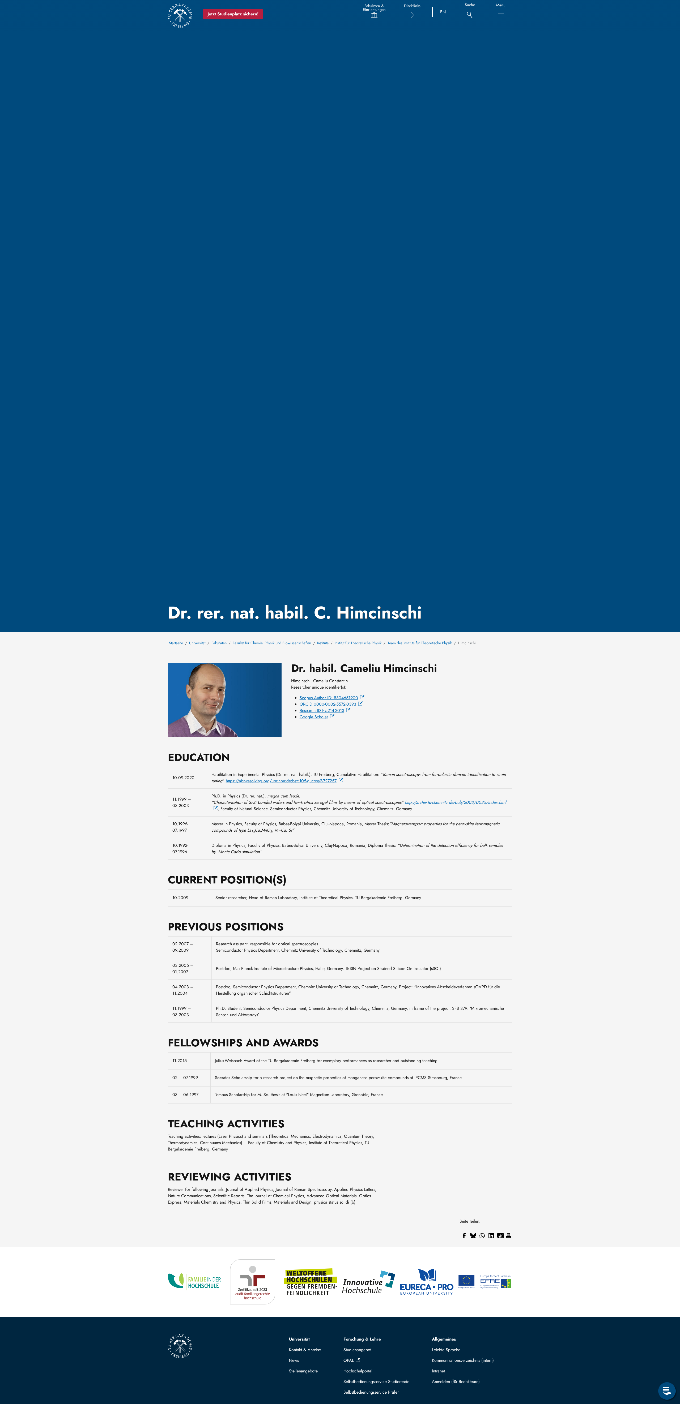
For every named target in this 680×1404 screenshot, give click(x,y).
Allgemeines (444, 1339)
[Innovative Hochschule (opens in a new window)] (369, 1281)
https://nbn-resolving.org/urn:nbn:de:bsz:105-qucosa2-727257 (281, 781)
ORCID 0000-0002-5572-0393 (328, 704)
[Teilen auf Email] (500, 1235)
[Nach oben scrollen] (667, 1369)
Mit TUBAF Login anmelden (469, 1382)
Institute (323, 643)
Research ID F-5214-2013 (322, 710)
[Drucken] (508, 1235)
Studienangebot (357, 1350)
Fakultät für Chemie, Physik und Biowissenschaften (272, 643)
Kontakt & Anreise (305, 1350)
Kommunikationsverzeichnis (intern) (463, 1360)
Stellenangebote (303, 1371)
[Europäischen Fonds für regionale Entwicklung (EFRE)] (485, 1281)
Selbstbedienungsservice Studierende (376, 1382)
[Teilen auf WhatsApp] (482, 1235)
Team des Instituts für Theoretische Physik (420, 643)
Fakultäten (219, 643)
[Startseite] (180, 15)
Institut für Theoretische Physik (358, 643)
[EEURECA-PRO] (427, 1281)
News (294, 1360)
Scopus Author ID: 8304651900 (329, 698)
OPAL (348, 1360)
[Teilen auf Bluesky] (473, 1235)
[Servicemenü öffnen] (667, 1391)
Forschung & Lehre (362, 1339)
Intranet (438, 1371)
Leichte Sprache (446, 1350)
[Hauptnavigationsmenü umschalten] (501, 16)
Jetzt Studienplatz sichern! (232, 14)
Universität (197, 643)
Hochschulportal (357, 1371)
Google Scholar (314, 717)
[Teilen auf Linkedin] (491, 1235)
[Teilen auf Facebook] (464, 1235)
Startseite (176, 643)
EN (443, 12)
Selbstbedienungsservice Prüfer (371, 1392)
